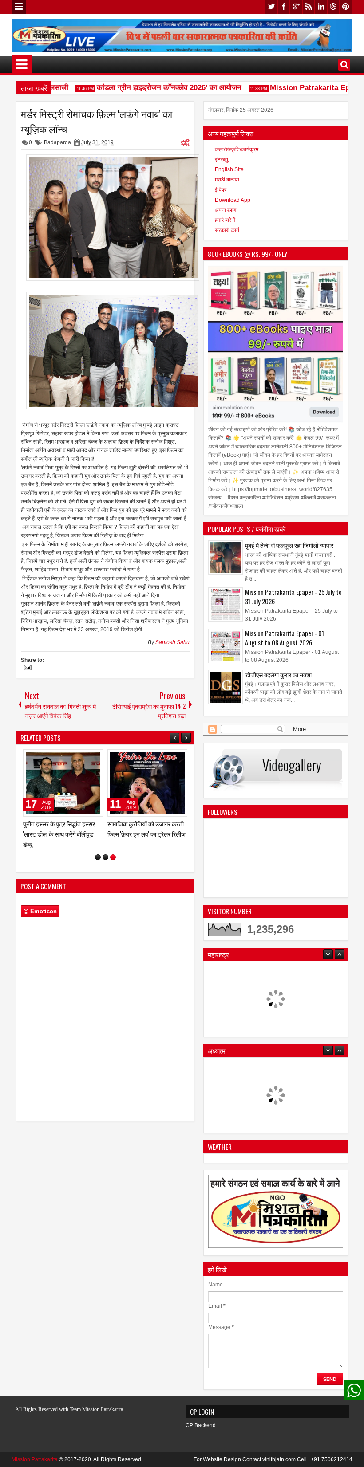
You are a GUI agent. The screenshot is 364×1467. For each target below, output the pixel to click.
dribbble (333, 7)
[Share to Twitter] (83, 758)
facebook (283, 7)
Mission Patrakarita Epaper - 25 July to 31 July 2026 (293, 596)
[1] (98, 847)
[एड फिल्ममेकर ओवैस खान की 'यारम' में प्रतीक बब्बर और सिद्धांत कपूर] (63, 783)
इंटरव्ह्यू (221, 160)
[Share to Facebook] (73, 758)
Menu (19, 7)
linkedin (321, 7)
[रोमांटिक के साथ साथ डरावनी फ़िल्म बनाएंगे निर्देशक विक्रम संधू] (147, 783)
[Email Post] (26, 668)
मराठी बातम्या (227, 180)
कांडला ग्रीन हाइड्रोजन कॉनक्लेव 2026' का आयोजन (156, 87)
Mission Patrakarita (35, 1459)
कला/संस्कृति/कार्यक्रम (236, 149)
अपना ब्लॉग (225, 210)
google (296, 7)
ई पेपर (220, 190)
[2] (105, 847)
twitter (271, 7)
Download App (232, 200)
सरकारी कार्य (227, 230)
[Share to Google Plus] (93, 758)
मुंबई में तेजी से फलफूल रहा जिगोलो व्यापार (289, 545)
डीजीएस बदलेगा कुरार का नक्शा (278, 674)
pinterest (346, 7)
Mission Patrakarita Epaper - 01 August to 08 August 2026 (284, 638)
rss (308, 7)
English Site (229, 169)
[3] (113, 847)
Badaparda (57, 142)
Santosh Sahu (172, 642)
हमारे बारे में (225, 220)
